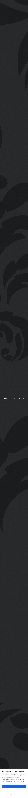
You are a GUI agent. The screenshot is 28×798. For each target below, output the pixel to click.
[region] (14, 783)
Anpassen (14, 790)
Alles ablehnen (14, 794)
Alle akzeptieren (14, 786)
